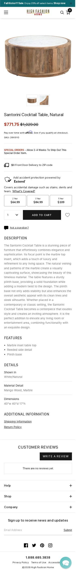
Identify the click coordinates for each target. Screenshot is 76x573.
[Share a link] (7, 228)
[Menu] (6, 12)
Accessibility (55, 562)
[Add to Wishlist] (67, 215)
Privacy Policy (21, 562)
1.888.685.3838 (38, 557)
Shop (8, 496)
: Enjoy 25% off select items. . (35, 3)
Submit (68, 530)
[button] (31, 100)
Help (7, 485)
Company (11, 507)
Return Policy (13, 427)
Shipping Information (18, 421)
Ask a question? (19, 228)
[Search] (62, 12)
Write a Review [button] (56, 456)
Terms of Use (38, 562)
